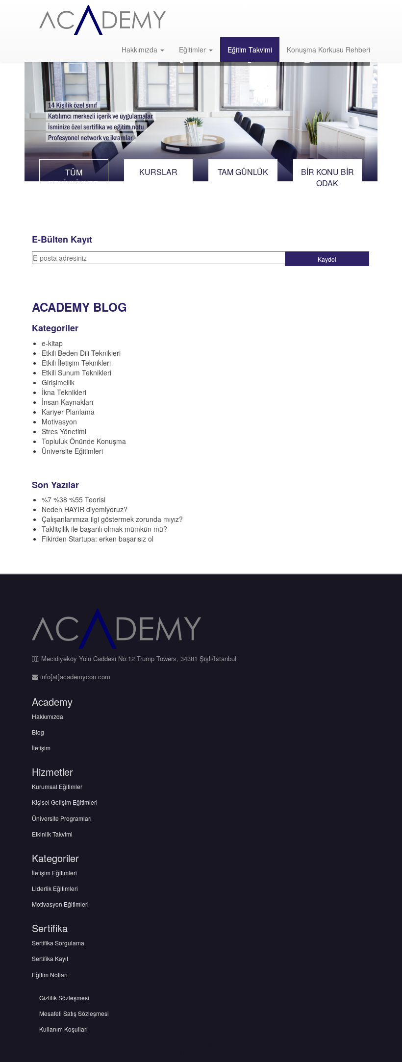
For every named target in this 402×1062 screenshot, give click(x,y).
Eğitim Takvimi (249, 49)
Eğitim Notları (50, 974)
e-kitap (52, 343)
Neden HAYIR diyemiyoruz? (84, 509)
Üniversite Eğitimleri (72, 451)
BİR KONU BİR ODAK (327, 177)
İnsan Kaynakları (67, 402)
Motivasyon (59, 421)
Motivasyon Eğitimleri (60, 904)
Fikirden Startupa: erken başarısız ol (97, 538)
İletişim (41, 747)
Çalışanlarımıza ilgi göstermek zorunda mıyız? (112, 519)
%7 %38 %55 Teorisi (73, 499)
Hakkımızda (140, 49)
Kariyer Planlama (68, 412)
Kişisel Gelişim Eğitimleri (65, 802)
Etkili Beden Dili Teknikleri (81, 353)
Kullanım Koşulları (63, 1029)
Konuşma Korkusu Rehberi (328, 49)
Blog (38, 732)
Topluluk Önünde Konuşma (84, 441)
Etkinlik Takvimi (52, 834)
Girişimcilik (58, 382)
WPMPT (215, 1044)
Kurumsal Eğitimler (57, 786)
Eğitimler (193, 49)
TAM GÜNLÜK (243, 171)
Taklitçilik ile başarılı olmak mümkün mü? (104, 529)
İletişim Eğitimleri (54, 872)
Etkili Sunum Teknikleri (76, 372)
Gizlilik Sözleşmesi (64, 997)
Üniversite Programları (62, 818)
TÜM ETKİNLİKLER (73, 178)
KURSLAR (158, 171)
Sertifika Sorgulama (58, 943)
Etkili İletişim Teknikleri (76, 363)
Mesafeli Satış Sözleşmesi (74, 1013)
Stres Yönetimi (64, 431)
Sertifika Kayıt (50, 958)
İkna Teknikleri (64, 392)
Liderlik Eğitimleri (55, 888)
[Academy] (102, 20)
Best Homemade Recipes (201, 1053)
